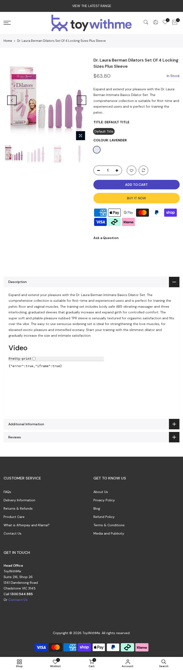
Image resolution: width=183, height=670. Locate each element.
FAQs (7, 492)
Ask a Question (106, 238)
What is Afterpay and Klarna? (27, 525)
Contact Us (12, 533)
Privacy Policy (104, 500)
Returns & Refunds (18, 508)
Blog (96, 508)
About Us (100, 492)
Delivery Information (19, 500)
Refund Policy (104, 517)
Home (8, 41)
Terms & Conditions (109, 525)
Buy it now (136, 198)
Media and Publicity (108, 533)
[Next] (81, 100)
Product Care (14, 517)
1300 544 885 (21, 594)
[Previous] (12, 100)
